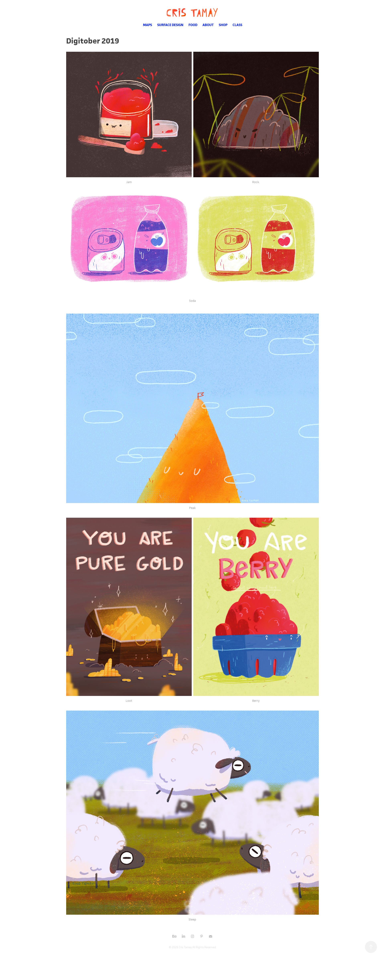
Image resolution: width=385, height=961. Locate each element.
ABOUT (208, 24)
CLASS (237, 24)
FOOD (192, 24)
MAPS (147, 24)
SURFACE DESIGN (170, 24)
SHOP (223, 24)
